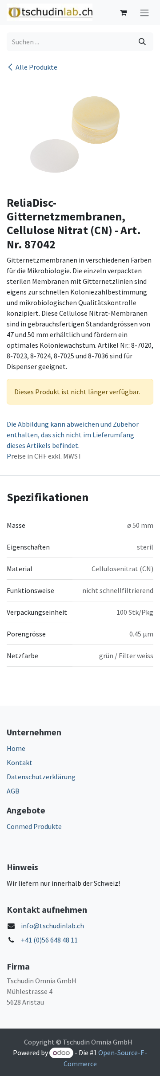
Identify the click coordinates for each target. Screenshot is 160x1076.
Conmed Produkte (34, 826)
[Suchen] (142, 41)
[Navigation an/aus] (144, 13)
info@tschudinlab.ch (52, 925)
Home (16, 748)
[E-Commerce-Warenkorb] (123, 12)
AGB (13, 790)
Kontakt (19, 762)
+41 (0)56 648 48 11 (49, 939)
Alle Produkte (36, 67)
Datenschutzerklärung (41, 776)
